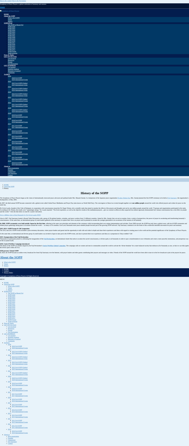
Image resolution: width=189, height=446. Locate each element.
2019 (9, 113)
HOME (6, 269)
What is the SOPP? (14, 18)
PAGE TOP (183, 430)
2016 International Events (20, 133)
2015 (9, 134)
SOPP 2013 (11, 49)
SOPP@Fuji (8, 291)
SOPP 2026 (11, 27)
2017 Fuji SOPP (17, 126)
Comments (11, 72)
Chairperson (11, 171)
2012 (9, 150)
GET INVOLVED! (10, 325)
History (10, 21)
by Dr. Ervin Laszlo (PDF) (20, 215)
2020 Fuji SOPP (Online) (20, 110)
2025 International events (19, 85)
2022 (9, 97)
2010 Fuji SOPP (17, 163)
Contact (2, 7)
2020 (9, 108)
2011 (9, 156)
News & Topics (9, 323)
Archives (7, 343)
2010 (9, 161)
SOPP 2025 (11, 28)
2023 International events (19, 95)
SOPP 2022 (11, 34)
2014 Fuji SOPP (17, 141)
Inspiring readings (13, 69)
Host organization (13, 168)
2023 (9, 92)
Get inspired (11, 67)
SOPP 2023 (11, 32)
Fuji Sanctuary (12, 173)
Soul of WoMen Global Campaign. (54, 246)
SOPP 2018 (11, 41)
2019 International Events (20, 117)
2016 (9, 129)
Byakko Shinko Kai (124, 198)
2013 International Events (20, 148)
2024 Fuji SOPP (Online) (20, 88)
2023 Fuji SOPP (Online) (20, 94)
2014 (9, 140)
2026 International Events (20, 80)
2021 (9, 103)
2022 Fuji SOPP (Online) (20, 99)
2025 (9, 81)
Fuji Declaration (13, 64)
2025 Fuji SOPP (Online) (20, 83)
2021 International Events (20, 106)
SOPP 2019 (11, 39)
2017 (9, 124)
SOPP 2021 (11, 35)
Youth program (12, 53)
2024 (9, 87)
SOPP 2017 (11, 42)
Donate (10, 62)
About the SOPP (11, 257)
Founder (10, 170)
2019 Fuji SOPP (17, 115)
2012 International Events (20, 154)
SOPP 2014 (11, 48)
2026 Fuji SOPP (17, 78)
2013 (9, 145)
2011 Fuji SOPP (17, 157)
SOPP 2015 (11, 46)
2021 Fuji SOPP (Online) (20, 104)
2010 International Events (20, 164)
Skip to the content (6, 1)
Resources (11, 60)
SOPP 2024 (11, 30)
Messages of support (14, 71)
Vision (10, 19)
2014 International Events (20, 143)
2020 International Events (20, 111)
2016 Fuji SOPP (17, 131)
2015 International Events (20, 138)
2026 (9, 76)
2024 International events (19, 90)
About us (7, 434)
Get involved (12, 58)
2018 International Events (20, 122)
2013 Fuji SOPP (17, 147)
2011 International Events (20, 159)
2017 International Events (20, 127)
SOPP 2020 (11, 37)
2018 (9, 118)
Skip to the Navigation (19, 1)
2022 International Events (20, 101)
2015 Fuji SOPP (17, 136)
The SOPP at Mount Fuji (15, 25)
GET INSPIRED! (9, 334)
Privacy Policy (8, 272)
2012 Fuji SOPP (17, 152)
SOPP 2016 (11, 44)
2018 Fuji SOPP (17, 120)
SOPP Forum (12, 51)
